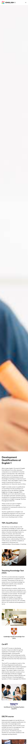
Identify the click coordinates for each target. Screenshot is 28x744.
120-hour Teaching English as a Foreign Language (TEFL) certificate (13, 492)
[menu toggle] (26, 2)
